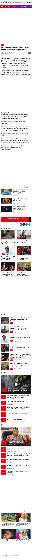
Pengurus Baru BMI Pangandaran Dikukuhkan (16, 448)
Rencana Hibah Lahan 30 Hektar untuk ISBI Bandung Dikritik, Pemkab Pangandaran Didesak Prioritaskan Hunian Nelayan (23, 242)
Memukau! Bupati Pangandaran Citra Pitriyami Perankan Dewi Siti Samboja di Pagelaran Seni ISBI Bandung (8, 274)
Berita (3, 44)
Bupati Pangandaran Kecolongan (16, 419)
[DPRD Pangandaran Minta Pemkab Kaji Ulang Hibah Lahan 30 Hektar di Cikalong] (8, 234)
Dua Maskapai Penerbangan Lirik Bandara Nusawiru (18, 471)
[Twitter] (23, 224)
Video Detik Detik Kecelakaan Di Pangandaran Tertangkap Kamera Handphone (16, 402)
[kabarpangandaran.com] (13, 2)
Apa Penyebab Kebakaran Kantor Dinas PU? (19, 414)
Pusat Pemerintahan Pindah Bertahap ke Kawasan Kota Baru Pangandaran (18, 408)
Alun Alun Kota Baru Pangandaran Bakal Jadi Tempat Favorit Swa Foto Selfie (18, 396)
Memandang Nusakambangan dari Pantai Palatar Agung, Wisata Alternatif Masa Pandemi (18, 454)
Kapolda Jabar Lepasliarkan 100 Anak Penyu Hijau (19, 466)
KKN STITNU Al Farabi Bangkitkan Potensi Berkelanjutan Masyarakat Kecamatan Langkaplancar (18, 460)
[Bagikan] (29, 53)
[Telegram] (26, 224)
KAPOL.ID (6, 52)
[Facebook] (21, 224)
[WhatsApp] (29, 224)
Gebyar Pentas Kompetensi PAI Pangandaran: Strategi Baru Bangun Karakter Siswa (23, 274)
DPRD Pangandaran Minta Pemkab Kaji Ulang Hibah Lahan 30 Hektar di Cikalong (8, 242)
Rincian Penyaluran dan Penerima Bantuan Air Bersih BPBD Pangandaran (24, 258)
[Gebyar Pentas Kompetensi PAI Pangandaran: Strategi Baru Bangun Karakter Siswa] (24, 266)
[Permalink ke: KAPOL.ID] (3, 53)
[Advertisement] (16, 25)
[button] (27, 2)
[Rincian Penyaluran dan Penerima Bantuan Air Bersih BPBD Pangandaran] (24, 250)
